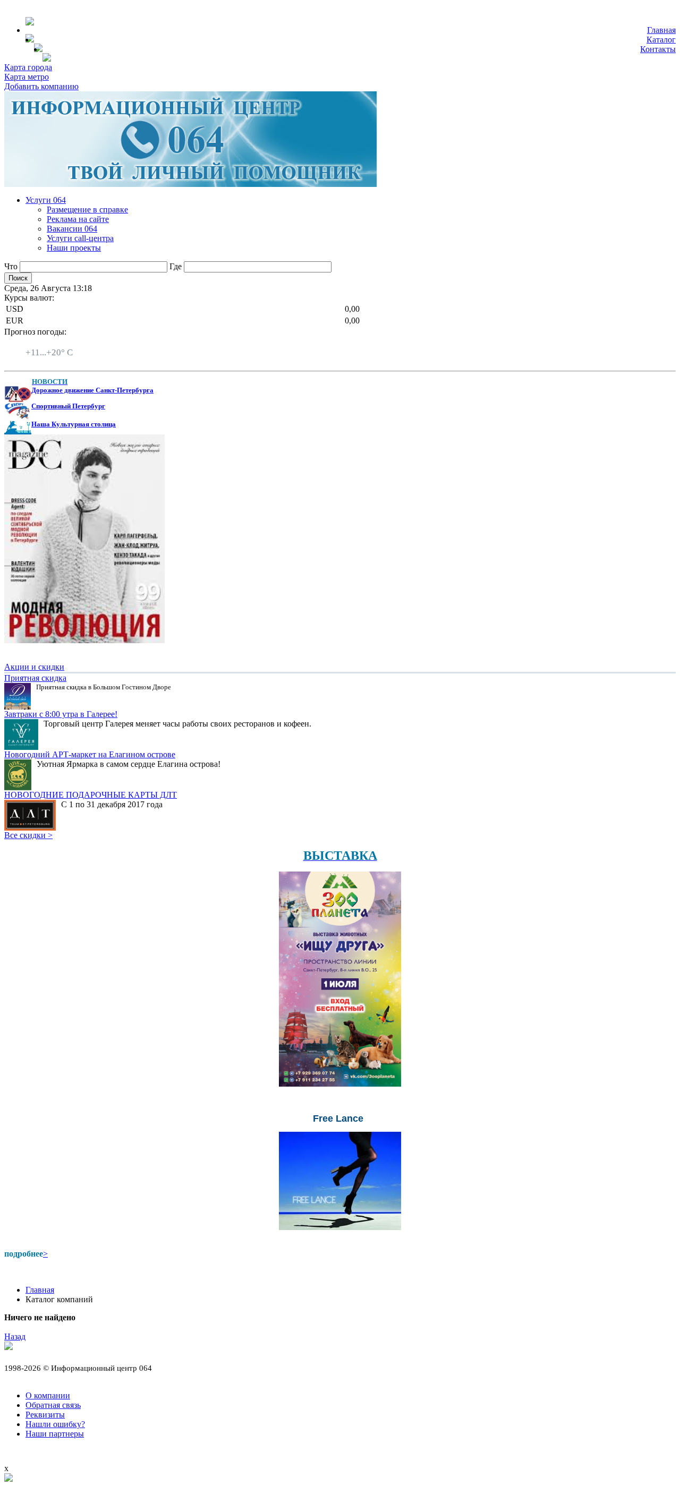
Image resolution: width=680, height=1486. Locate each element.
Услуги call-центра (80, 238)
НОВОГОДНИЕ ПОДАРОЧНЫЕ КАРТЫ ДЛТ (90, 794)
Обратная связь (53, 1405)
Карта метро (26, 76)
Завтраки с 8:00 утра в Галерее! (60, 714)
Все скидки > (28, 835)
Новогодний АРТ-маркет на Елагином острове (89, 754)
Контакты (658, 49)
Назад (15, 1336)
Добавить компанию (41, 86)
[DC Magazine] (84, 640)
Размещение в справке (87, 209)
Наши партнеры (55, 1433)
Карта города (28, 67)
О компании (48, 1395)
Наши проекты (74, 247)
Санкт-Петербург (57, 342)
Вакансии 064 (72, 228)
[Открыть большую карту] (8, 1478)
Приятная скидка (35, 677)
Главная (661, 30)
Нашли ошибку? (55, 1424)
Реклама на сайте (78, 219)
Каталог (661, 39)
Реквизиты (45, 1414)
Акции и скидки (34, 666)
